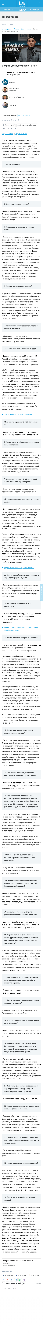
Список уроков (41, 592)
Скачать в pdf (9, 125)
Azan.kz (12, 82)
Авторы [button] (11, 25)
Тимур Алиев (14, 105)
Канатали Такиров (16, 97)
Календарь (34, 9)
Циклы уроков (7, 29)
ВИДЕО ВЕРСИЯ (7, 134)
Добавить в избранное (27, 125)
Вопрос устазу (26, 29)
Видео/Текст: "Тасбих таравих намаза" (19, 568)
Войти (38, 1283)
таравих (9, 1272)
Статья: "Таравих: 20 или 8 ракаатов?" (19, 415)
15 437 (14, 120)
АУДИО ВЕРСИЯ (21, 134)
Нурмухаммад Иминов (15, 90)
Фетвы (16, 29)
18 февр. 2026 (6, 120)
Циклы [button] (4, 25)
